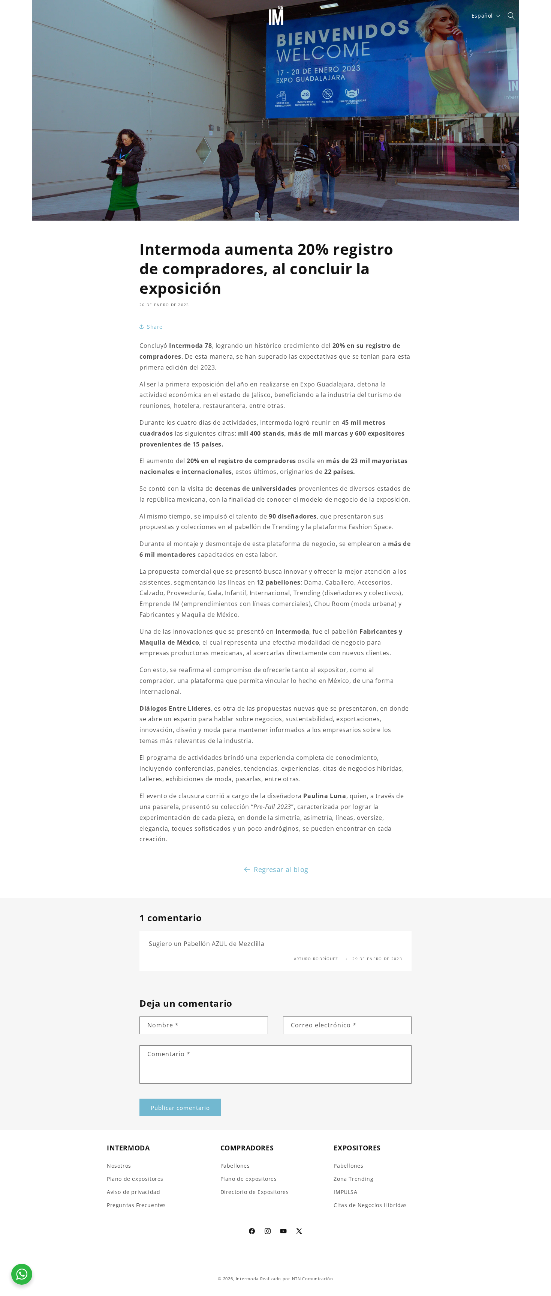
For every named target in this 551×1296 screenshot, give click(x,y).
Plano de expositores (135, 1178)
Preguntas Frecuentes (136, 1205)
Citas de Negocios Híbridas (370, 1205)
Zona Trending (353, 1178)
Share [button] (155, 326)
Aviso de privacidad (133, 1191)
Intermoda (247, 1278)
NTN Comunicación (312, 1278)
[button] (15, 16)
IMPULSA (345, 1191)
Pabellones (235, 1165)
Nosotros (119, 1165)
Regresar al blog (281, 869)
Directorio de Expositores (254, 1191)
